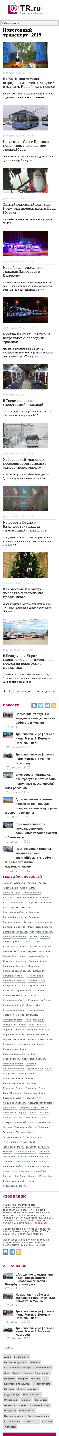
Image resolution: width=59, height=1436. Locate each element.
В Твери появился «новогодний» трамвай (23, 402)
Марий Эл (8, 1029)
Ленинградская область (25, 1014)
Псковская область (13, 1078)
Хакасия (7, 1161)
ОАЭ (33, 1053)
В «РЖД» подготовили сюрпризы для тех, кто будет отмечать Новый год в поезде (29, 82)
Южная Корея (46, 1176)
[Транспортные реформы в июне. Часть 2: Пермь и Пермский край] (8, 1314)
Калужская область (13, 975)
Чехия (46, 1166)
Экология (47, 1421)
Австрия (32, 882)
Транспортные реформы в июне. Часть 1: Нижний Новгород (35, 758)
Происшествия (27, 1410)
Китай (41, 990)
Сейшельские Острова (15, 1112)
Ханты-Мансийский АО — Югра (31, 1161)
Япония (30, 1180)
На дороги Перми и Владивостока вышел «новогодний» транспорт (24, 526)
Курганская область (13, 1009)
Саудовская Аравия (13, 1097)
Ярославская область (14, 1185)
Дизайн (16, 1372)
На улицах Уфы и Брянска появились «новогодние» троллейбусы (26, 145)
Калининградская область (17, 970)
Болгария (34, 912)
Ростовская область (13, 1083)
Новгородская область (15, 1048)
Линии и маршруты (27, 1389)
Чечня (6, 1171)
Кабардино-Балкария (14, 965)
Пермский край (35, 1068)
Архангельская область (40, 897)
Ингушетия (44, 951)
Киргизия (8, 990)
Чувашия (24, 1171)
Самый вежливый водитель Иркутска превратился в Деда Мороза (29, 208)
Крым (29, 1004)
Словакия (17, 1117)
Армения (21, 897)
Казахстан (33, 965)
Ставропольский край (14, 1122)
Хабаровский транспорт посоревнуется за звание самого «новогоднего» (24, 463)
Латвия (7, 1014)
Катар (42, 980)
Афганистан (35, 902)
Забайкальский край (40, 946)
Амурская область (31, 892)
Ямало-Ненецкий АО (13, 1180)
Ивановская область (14, 951)
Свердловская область (40, 1102)
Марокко (20, 1029)
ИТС (45, 1378)
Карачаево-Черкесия (14, 980)
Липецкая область (12, 1019)
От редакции (11, 1399)
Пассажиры (40, 1399)
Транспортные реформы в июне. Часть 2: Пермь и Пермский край (35, 738)
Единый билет (42, 1372)
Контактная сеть (41, 1383)
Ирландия (8, 960)
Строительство (12, 1421)
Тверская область (25, 1132)
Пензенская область (13, 1068)
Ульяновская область (25, 1151)
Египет (23, 946)
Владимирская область (39, 926)
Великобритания (43, 921)
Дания (37, 941)
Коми (33, 995)
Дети (6, 1372)
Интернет (23, 1378)
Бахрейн (48, 902)
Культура (9, 1389)
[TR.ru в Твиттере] (40, 706)
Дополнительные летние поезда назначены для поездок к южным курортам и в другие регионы (31, 805)
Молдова (32, 1029)
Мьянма (32, 1039)
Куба (37, 1004)
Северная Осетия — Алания (33, 1107)
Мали (31, 1024)
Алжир (23, 887)
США (31, 1122)
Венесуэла (19, 926)
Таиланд (7, 1127)
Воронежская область (14, 936)
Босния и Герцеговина (15, 917)
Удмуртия (31, 1146)
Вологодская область (41, 931)
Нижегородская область (31, 1044)
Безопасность (21, 1356)
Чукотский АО (38, 1171)
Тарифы (27, 1421)
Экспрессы (10, 1426)
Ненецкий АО (45, 1039)
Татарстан (8, 1132)
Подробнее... (40, 1222)
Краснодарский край (39, 1000)
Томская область (12, 1136)
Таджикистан (43, 1122)
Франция (21, 1156)
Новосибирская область (16, 1053)
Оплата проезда (31, 1394)
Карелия (32, 980)
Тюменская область (13, 1146)
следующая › (23, 691)
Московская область (37, 1034)
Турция (24, 1141)
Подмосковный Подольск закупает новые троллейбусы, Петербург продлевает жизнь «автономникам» (29, 857)
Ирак (15, 956)
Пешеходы (9, 1405)
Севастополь (10, 1107)
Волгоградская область (15, 931)
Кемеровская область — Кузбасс (20, 985)
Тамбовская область (25, 1127)
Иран (22, 956)
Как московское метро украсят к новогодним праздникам (23, 593)
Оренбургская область (34, 1058)
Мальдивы (41, 1024)
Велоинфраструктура (15, 1362)
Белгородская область (15, 912)
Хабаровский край (39, 1156)
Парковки (26, 1399)
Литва (28, 1019)
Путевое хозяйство (14, 1415)
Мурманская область (14, 1039)
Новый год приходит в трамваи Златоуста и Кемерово (22, 271)
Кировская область (25, 990)
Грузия (15, 941)
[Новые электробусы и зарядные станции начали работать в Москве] (8, 1298)
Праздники (10, 1410)
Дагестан (26, 941)
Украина (7, 1151)
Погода (22, 1405)
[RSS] (53, 706)
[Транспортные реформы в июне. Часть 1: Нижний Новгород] (8, 1331)
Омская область (11, 1058)
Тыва (32, 1141)
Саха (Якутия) (33, 1097)
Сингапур (44, 1112)
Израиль (31, 951)
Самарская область (35, 1088)
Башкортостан (10, 907)
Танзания (43, 1127)
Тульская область (32, 1136)
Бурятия (28, 921)
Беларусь (25, 907)
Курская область (35, 1009)
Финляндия (9, 1156)
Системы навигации (38, 1415)
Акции (7, 1356)
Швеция (7, 1176)
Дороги (27, 1372)
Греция (6, 941)
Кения (44, 985)
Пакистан (31, 1063)
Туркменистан (10, 1141)
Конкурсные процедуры (17, 1383)
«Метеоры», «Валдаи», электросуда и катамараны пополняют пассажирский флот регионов (31, 781)
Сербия (33, 1112)
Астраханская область (15, 902)
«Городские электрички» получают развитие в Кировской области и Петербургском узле (29, 1279)
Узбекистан (44, 1146)
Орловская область (13, 1063)
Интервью (9, 1378)
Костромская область (14, 1000)
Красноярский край (13, 1004)
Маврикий (38, 1019)
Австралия (19, 882)
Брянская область (12, 921)
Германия (45, 936)
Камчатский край (35, 975)
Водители (35, 1362)
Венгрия (7, 926)
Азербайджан (10, 887)
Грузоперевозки (43, 1367)
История (35, 1378)
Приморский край (27, 1073)
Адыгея (42, 882)
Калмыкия (38, 970)
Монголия (44, 1029)
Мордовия (8, 1034)
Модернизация (12, 1394)
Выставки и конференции (17, 1367)
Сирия (6, 1117)
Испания (33, 960)
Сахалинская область (14, 1102)
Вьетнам (33, 936)
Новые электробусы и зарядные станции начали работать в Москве (35, 718)
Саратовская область (34, 1092)
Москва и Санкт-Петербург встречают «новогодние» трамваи (26, 338)
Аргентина (8, 897)
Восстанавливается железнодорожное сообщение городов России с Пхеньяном (31, 830)
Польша (49, 1068)
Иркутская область (38, 956)
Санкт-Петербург (12, 1092)
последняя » (45, 691)
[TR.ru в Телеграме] (47, 706)
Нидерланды (9, 1044)
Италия (44, 960)
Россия (29, 1078)
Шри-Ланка (20, 1176)
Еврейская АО (10, 946)
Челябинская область (14, 1166)
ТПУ (37, 1421)
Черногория (34, 1166)
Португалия (9, 1073)
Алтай (32, 887)
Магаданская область (14, 1024)
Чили (14, 1171)
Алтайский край (11, 892)
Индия (6, 956)
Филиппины (45, 1151)
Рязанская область (13, 1088)
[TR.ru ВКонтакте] (34, 706)
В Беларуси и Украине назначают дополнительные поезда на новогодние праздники (28, 661)
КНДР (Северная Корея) (15, 995)
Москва (20, 1034)
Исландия (21, 960)
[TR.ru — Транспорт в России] (25, 14)
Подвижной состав (40, 1405)
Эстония (32, 1176)
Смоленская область (35, 1117)
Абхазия (7, 882)
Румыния (31, 1083)
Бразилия (34, 917)
